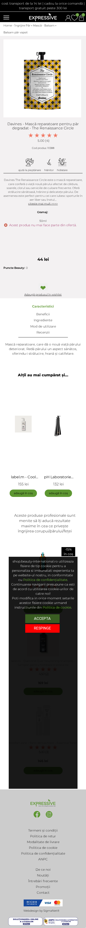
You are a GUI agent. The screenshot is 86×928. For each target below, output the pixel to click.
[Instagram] (49, 817)
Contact (43, 892)
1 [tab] (33, 505)
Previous (10, 439)
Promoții (43, 887)
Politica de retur (43, 836)
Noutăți (43, 875)
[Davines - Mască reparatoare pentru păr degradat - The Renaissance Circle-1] (42, 78)
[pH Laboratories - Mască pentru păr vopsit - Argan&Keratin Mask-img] (58, 424)
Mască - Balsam (44, 25)
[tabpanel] (25, 440)
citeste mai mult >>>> (43, 203)
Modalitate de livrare (43, 842)
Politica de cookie (43, 848)
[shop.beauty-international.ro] (43, 17)
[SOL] (26, 921)
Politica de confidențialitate (43, 853)
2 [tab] (39, 505)
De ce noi (43, 869)
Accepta (42, 618)
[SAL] (61, 921)
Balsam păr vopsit (15, 32)
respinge (42, 628)
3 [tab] (46, 505)
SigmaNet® (51, 910)
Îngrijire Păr (22, 25)
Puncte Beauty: (14, 268)
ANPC (43, 859)
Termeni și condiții (43, 830)
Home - (8, 25)
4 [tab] (53, 505)
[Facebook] (37, 817)
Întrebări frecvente (43, 881)
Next (75, 439)
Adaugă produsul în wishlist (43, 294)
